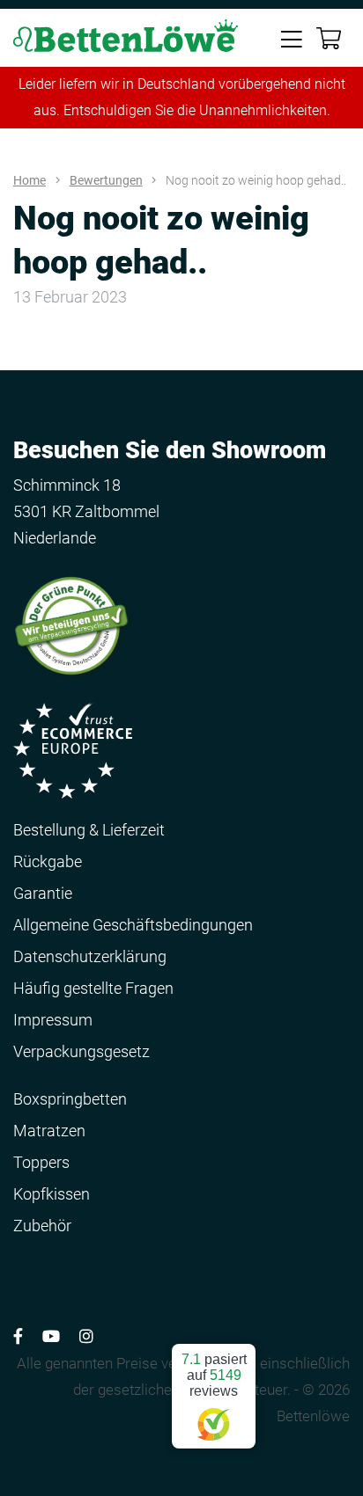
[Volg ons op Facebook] (18, 1336)
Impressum (53, 1020)
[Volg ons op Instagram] (86, 1336)
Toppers (41, 1162)
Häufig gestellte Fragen (93, 988)
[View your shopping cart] (328, 39)
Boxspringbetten (70, 1099)
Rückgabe (47, 861)
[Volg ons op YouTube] (51, 1336)
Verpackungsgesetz (81, 1051)
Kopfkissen (51, 1194)
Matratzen (49, 1130)
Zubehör (42, 1225)
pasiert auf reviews (214, 1375)
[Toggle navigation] (291, 38)
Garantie (42, 893)
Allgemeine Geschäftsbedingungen (133, 925)
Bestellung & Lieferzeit (89, 830)
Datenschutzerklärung (90, 956)
